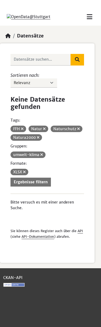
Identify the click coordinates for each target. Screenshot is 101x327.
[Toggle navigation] (89, 16)
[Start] (8, 36)
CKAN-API (12, 277)
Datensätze (30, 36)
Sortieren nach (24, 75)
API (80, 231)
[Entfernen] (22, 128)
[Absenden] (77, 59)
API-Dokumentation (38, 237)
